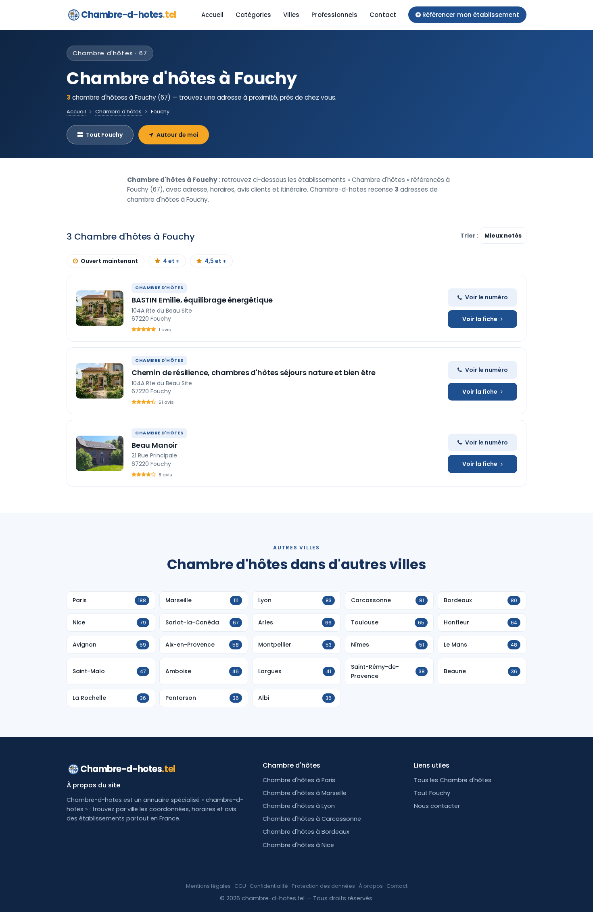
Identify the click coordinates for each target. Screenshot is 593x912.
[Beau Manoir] (99, 453)
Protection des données (323, 886)
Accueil (212, 14)
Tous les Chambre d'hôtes (452, 780)
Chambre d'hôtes (118, 111)
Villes (291, 14)
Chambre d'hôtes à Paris (299, 780)
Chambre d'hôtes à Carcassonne (312, 819)
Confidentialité (269, 886)
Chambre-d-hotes (128, 14)
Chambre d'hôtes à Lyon (299, 806)
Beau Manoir (154, 445)
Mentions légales (208, 886)
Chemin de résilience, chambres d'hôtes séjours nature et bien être (254, 372)
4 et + (171, 261)
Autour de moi (177, 135)
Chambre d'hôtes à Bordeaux (306, 832)
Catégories (253, 14)
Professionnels (334, 14)
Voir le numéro (486, 297)
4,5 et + (215, 261)
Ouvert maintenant (109, 261)
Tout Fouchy (104, 135)
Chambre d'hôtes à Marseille (305, 793)
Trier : (470, 236)
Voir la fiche (479, 319)
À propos (371, 886)
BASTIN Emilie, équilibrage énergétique (202, 300)
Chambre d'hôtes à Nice (298, 845)
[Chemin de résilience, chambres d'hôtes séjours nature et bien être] (99, 381)
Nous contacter (437, 806)
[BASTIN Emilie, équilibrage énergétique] (99, 308)
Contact (383, 14)
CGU (240, 886)
